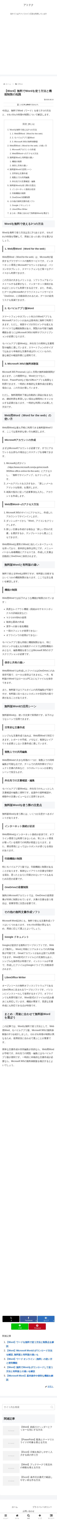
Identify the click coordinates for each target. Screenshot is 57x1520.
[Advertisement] (28, 46)
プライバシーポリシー (42, 1507)
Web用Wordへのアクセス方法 (25, 153)
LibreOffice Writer (19, 209)
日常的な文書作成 (20, 173)
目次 (25, 124)
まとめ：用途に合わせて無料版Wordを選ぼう (29, 213)
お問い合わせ (28, 1511)
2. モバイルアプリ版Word (23, 137)
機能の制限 (17, 161)
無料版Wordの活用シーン (21, 169)
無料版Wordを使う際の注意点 (23, 185)
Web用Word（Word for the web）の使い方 (28, 145)
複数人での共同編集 (20, 177)
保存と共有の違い (20, 165)
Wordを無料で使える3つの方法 (23, 130)
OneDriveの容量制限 (21, 197)
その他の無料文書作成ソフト (22, 201)
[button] (52, 1407)
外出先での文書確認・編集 (23, 181)
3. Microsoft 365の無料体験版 (25, 141)
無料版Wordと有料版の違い (22, 157)
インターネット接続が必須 (23, 189)
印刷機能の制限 (19, 193)
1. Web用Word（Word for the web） (28, 133)
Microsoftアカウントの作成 (24, 149)
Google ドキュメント (21, 205)
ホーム (15, 1507)
